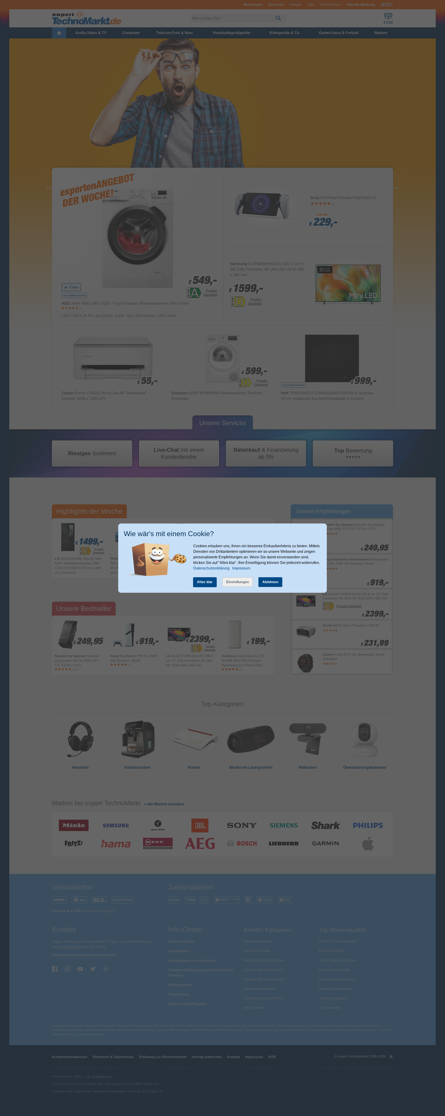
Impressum (241, 568)
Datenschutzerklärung (211, 568)
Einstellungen (237, 582)
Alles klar (205, 582)
